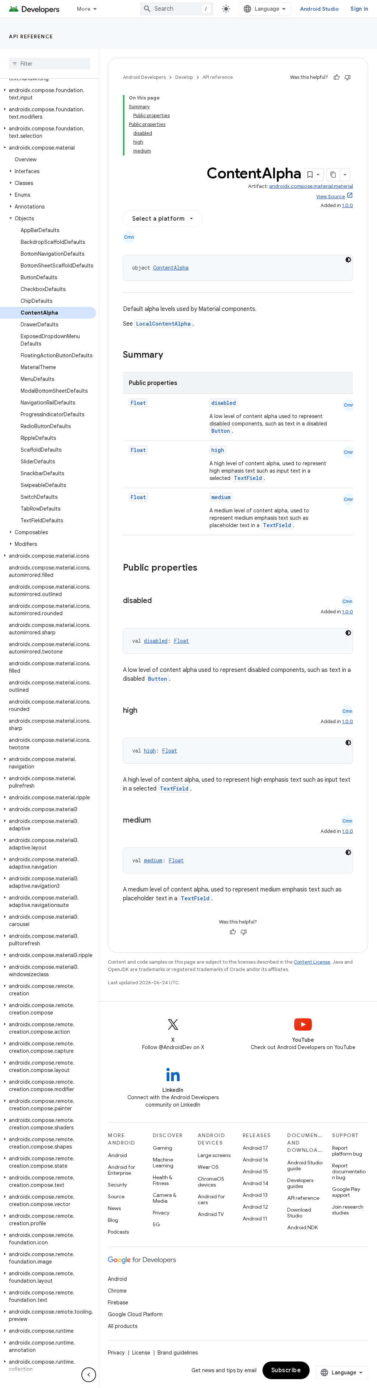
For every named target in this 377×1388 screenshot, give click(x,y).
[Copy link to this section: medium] (158, 820)
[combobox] (177, 8)
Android (117, 1155)
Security (117, 1184)
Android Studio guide (305, 1165)
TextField (248, 477)
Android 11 (255, 1218)
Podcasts (118, 1231)
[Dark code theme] (348, 259)
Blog (113, 1220)
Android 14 (255, 1183)
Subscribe (286, 1370)
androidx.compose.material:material (311, 186)
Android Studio (319, 9)
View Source (330, 196)
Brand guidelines (178, 1353)
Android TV (211, 1214)
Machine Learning (163, 1162)
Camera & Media (164, 1198)
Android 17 (255, 1148)
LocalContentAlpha (163, 323)
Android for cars (211, 1199)
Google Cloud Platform (135, 1314)
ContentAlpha (170, 267)
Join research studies (347, 1209)
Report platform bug (347, 1151)
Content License (312, 962)
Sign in (359, 9)
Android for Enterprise (121, 1170)
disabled (223, 402)
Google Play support (346, 1192)
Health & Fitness (162, 1180)
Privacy (161, 1212)
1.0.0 (347, 205)
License (141, 1353)
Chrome (117, 1290)
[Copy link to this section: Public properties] (207, 568)
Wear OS (208, 1167)
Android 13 (255, 1195)
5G (156, 1224)
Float (138, 402)
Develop (184, 77)
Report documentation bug (349, 1171)
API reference (31, 36)
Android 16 (255, 1159)
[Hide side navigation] (88, 1374)
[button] (48, 94)
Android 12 (255, 1206)
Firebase (118, 1302)
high (217, 449)
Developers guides (300, 1183)
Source (116, 1196)
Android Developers (144, 77)
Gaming (162, 1148)
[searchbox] (49, 64)
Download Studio (299, 1212)
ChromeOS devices (211, 1181)
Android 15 (255, 1171)
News (114, 1208)
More (84, 9)
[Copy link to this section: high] (144, 711)
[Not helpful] (347, 77)
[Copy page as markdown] (333, 174)
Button (220, 430)
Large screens (214, 1155)
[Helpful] (336, 77)
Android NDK (302, 1227)
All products (122, 1326)
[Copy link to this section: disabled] (159, 601)
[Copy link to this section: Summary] (170, 355)
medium (220, 497)
